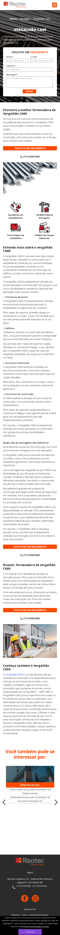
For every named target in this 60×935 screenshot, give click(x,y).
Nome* (9, 57)
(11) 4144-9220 (31, 156)
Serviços (25, 18)
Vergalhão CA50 (14, 674)
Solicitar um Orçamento (30, 546)
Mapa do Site (30, 909)
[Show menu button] (54, 5)
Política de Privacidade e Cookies (36, 926)
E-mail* (33, 57)
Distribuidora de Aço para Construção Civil (30, 797)
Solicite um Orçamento (30, 148)
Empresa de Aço (30, 793)
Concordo (30, 932)
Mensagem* (12, 74)
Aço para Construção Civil (30, 801)
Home (13, 18)
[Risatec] (15, 4)
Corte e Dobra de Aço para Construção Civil (30, 789)
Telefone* (11, 66)
